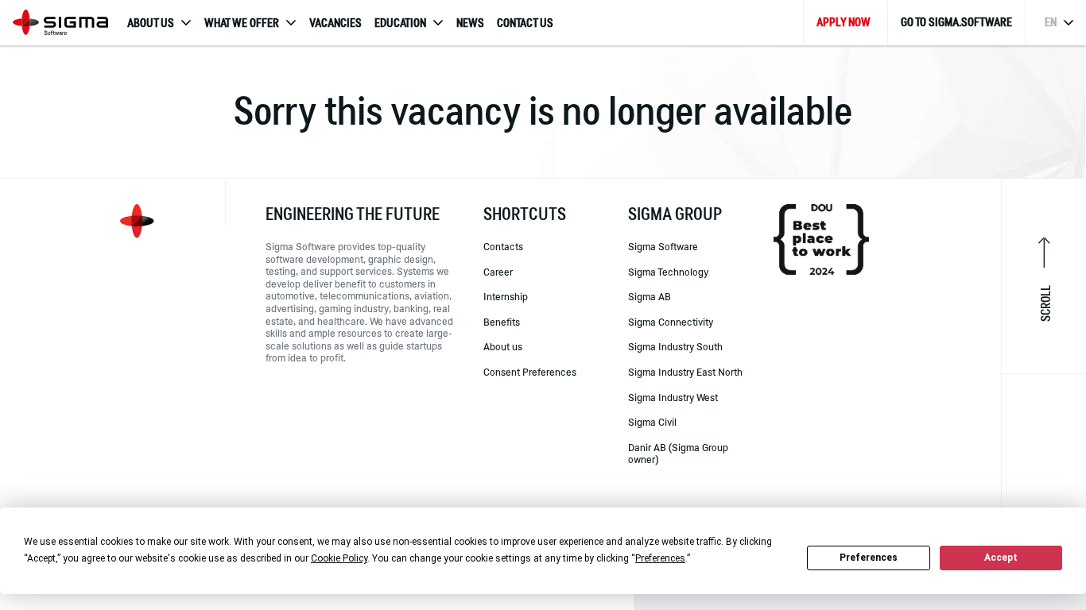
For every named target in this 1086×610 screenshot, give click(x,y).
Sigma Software (663, 247)
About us (502, 346)
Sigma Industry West (673, 397)
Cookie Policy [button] (339, 558)
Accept (1001, 557)
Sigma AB (649, 296)
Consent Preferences (529, 371)
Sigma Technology (668, 271)
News (470, 23)
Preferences (869, 557)
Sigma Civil (652, 421)
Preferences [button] (660, 558)
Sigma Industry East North (685, 371)
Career (498, 271)
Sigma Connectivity (670, 321)
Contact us (525, 23)
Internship (505, 296)
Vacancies (335, 23)
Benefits (501, 321)
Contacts (503, 247)
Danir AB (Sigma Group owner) (678, 453)
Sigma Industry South (675, 346)
